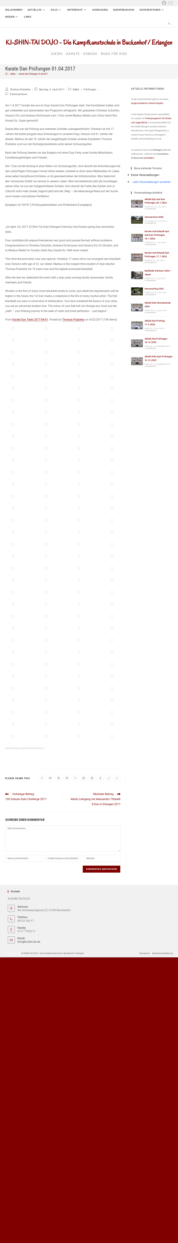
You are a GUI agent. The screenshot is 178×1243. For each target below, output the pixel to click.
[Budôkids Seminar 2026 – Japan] (137, 275)
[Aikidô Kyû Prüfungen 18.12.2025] (137, 343)
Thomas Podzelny (20, 89)
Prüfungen (90, 89)
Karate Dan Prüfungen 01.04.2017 (33, 74)
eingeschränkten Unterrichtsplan (147, 103)
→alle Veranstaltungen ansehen (151, 182)
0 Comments (150, 209)
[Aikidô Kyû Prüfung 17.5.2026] (137, 325)
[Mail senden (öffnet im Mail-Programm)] (170, 3)
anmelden (149, 158)
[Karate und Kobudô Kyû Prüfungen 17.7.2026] (137, 257)
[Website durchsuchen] (169, 24)
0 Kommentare (18, 94)
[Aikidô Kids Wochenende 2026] (137, 307)
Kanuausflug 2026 (154, 288)
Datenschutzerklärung (162, 953)
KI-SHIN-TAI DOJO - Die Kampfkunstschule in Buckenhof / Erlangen (89, 42)
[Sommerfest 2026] (137, 220)
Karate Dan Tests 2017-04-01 (30, 319)
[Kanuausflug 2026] (137, 291)
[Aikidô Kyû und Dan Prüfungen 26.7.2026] (137, 204)
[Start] (6, 74)
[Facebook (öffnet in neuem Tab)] (164, 3)
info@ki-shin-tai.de (28, 941)
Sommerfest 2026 (154, 217)
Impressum (144, 953)
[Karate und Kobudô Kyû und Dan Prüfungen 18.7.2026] (137, 238)
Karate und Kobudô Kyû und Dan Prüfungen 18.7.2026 (157, 235)
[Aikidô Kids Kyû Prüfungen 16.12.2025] (137, 361)
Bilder (76, 89)
